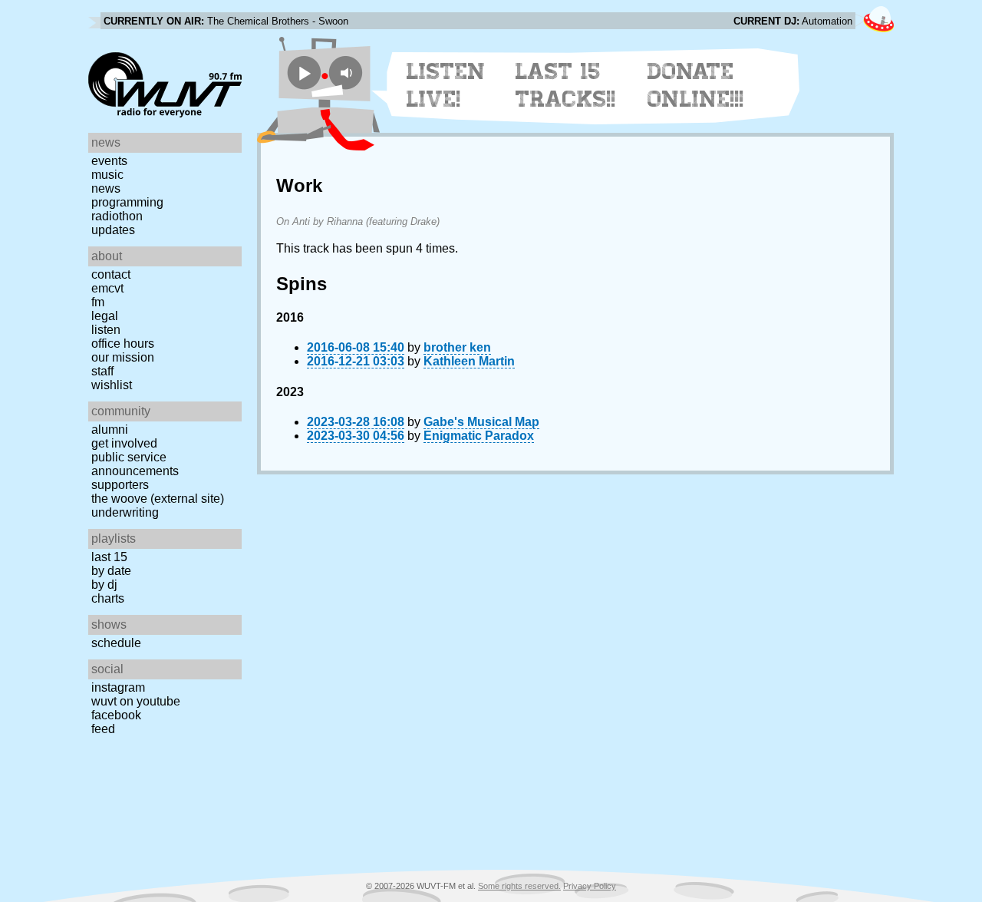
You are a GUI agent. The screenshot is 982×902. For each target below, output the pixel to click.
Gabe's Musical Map (481, 421)
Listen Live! (446, 85)
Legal (104, 315)
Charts (107, 598)
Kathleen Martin (469, 361)
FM (97, 302)
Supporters (120, 484)
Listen (105, 329)
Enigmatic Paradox (478, 435)
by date (111, 570)
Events (109, 160)
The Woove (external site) (157, 498)
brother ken (457, 347)
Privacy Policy (589, 885)
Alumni (109, 429)
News (105, 188)
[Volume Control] (348, 72)
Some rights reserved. (519, 885)
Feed (103, 728)
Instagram (118, 687)
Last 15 (109, 556)
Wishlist (111, 385)
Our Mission (122, 357)
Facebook (116, 715)
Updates (113, 229)
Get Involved (124, 443)
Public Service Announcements (135, 464)
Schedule (116, 642)
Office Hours (122, 343)
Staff (102, 371)
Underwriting (125, 512)
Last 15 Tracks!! (566, 85)
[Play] (304, 72)
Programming (127, 202)
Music (107, 174)
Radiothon (117, 216)
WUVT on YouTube (135, 701)
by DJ (104, 584)
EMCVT (107, 288)
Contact (110, 274)
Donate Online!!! (696, 85)
